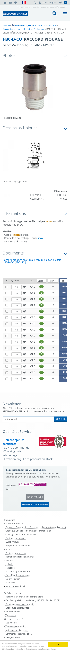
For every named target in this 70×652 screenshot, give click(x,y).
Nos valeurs (11, 622)
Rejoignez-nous (12, 637)
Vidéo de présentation (15, 626)
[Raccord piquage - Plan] (35, 158)
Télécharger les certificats (13, 442)
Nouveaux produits (14, 523)
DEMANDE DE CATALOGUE (35, 504)
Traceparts (10, 615)
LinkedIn (9, 564)
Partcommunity (12, 611)
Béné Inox (10, 582)
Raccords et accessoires (45, 25)
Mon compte (49, 2)
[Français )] (25, 2)
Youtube (9, 560)
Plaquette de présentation (17, 545)
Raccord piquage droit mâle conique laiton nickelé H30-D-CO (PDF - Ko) (32, 261)
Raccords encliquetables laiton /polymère (23, 29)
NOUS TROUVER (35, 497)
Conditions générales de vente (19, 604)
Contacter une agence (15, 553)
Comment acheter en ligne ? (18, 633)
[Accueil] (5, 2)
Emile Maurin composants (17, 575)
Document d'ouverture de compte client (24, 596)
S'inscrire (61, 419)
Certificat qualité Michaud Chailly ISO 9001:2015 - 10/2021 (32, 600)
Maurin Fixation (12, 578)
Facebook (9, 567)
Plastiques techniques (15, 538)
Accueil (6, 25)
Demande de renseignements (19, 556)
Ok (58, 644)
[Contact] (10, 2)
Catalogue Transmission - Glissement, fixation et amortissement (35, 527)
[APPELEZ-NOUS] (35, 2)
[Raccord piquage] (35, 90)
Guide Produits (12, 541)
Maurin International (15, 586)
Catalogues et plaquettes (17, 607)
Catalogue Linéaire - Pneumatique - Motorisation (28, 530)
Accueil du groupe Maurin (17, 571)
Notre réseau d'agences (16, 630)
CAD (32, 286)
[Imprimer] (15, 2)
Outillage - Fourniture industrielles (21, 534)
